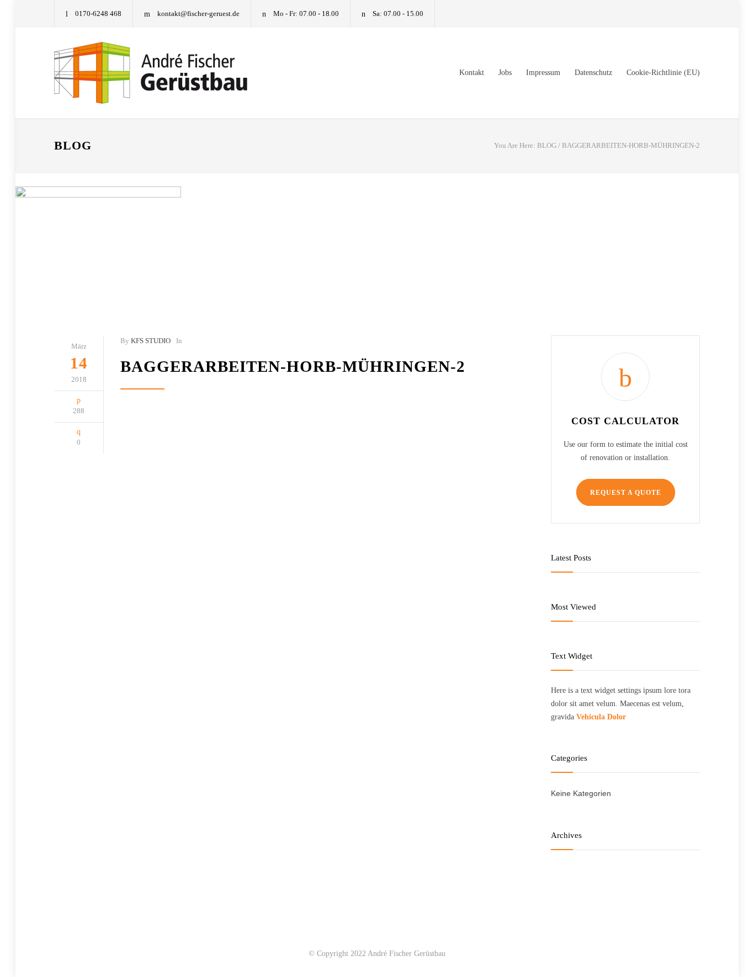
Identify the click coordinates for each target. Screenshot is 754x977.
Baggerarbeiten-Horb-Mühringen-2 (292, 366)
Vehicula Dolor (601, 717)
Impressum (543, 72)
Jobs (505, 72)
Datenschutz (593, 72)
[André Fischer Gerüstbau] (156, 73)
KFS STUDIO (151, 341)
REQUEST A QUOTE (625, 492)
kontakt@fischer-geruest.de (198, 13)
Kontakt (471, 72)
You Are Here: (514, 145)
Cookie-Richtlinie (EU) (663, 72)
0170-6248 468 (98, 13)
